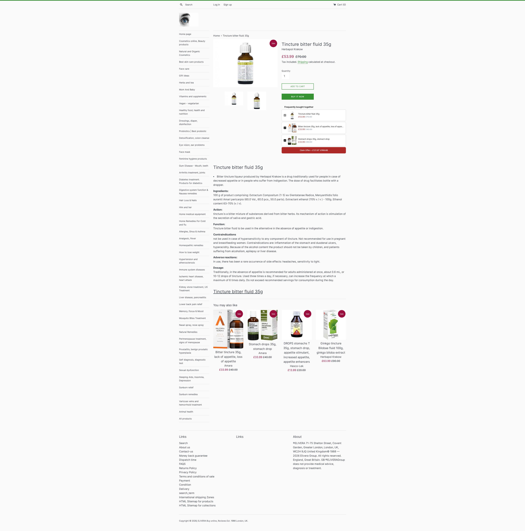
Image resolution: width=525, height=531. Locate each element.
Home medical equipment (192, 214)
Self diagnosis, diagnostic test (192, 361)
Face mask (184, 152)
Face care (184, 68)
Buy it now (297, 96)
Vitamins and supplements (192, 96)
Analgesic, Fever (187, 238)
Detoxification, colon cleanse (194, 138)
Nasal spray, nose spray (191, 325)
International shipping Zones (196, 497)
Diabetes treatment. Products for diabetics (190, 181)
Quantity (286, 71)
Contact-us (186, 451)
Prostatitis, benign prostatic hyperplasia (193, 351)
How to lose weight (189, 252)
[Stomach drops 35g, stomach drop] (262, 325)
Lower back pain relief (190, 304)
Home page (185, 34)
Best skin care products (191, 61)
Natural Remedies (188, 332)
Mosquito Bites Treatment (192, 318)
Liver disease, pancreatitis (192, 297)
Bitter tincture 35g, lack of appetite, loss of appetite (321, 126)
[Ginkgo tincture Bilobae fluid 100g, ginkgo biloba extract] (331, 325)
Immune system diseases (192, 269)
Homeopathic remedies (191, 245)
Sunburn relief (186, 387)
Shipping (303, 61)
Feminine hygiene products (193, 158)
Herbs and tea (186, 82)
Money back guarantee (193, 455)
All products (185, 418)
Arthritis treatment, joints (192, 172)
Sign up (228, 4)
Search (183, 443)
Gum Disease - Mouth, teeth (193, 165)
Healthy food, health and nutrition (192, 112)
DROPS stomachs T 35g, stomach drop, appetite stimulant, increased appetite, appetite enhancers (296, 352)
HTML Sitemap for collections (197, 505)
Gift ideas (184, 75)
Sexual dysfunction (189, 370)
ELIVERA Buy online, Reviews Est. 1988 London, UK (222, 521)
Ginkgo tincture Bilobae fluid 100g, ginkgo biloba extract (331, 348)
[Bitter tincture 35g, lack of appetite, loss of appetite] (228, 329)
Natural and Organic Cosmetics (189, 53)
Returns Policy (188, 468)
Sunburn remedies (188, 394)
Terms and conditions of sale (196, 476)
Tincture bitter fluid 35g (309, 114)
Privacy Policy (188, 472)
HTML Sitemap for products (196, 501)
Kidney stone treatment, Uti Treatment (193, 289)
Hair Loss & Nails (188, 200)
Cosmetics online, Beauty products (192, 43)
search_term (186, 493)
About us (184, 447)
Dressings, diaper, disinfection (188, 122)
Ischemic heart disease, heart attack (191, 278)
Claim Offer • (314, 150)
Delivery (184, 489)
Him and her (185, 207)
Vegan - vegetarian (189, 103)
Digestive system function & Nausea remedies (193, 192)
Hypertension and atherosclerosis (188, 261)
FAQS (182, 464)
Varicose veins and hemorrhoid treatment (190, 403)
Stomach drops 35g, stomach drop (314, 139)
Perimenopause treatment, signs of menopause (192, 340)
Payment (184, 480)
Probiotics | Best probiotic (192, 131)
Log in (216, 4)
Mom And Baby (187, 89)
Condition (185, 484)
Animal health (186, 411)
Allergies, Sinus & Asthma (192, 231)
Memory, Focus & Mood (191, 311)
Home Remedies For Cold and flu (192, 223)
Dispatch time (187, 459)
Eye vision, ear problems (192, 145)
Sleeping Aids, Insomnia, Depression (191, 379)
